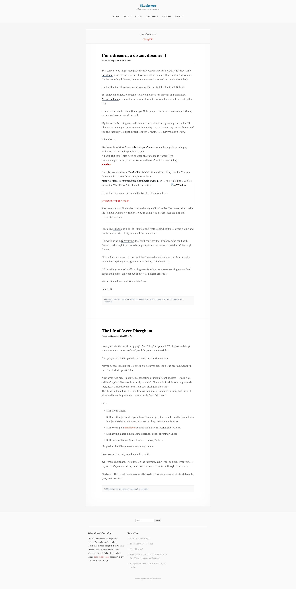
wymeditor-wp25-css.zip (115, 200)
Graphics (152, 16)
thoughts (175, 299)
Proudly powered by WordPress (148, 578)
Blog (116, 16)
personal (152, 299)
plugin (160, 299)
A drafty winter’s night (140, 538)
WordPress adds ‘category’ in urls (137, 147)
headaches (134, 299)
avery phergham (121, 489)
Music (127, 16)
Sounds (166, 16)
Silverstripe (127, 240)
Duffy (172, 70)
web (181, 299)
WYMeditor (148, 172)
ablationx (109, 489)
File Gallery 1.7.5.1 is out (141, 543)
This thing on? (136, 549)
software (167, 299)
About (179, 16)
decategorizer (123, 299)
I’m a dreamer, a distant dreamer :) (134, 55)
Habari (117, 228)
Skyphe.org (148, 5)
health (141, 299)
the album (107, 74)
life (146, 299)
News (129, 60)
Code (138, 16)
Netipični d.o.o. (110, 99)
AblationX (165, 427)
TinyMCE (133, 172)
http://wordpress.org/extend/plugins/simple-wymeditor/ (132, 180)
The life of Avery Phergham (127, 330)
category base (111, 299)
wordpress (108, 302)
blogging (132, 489)
